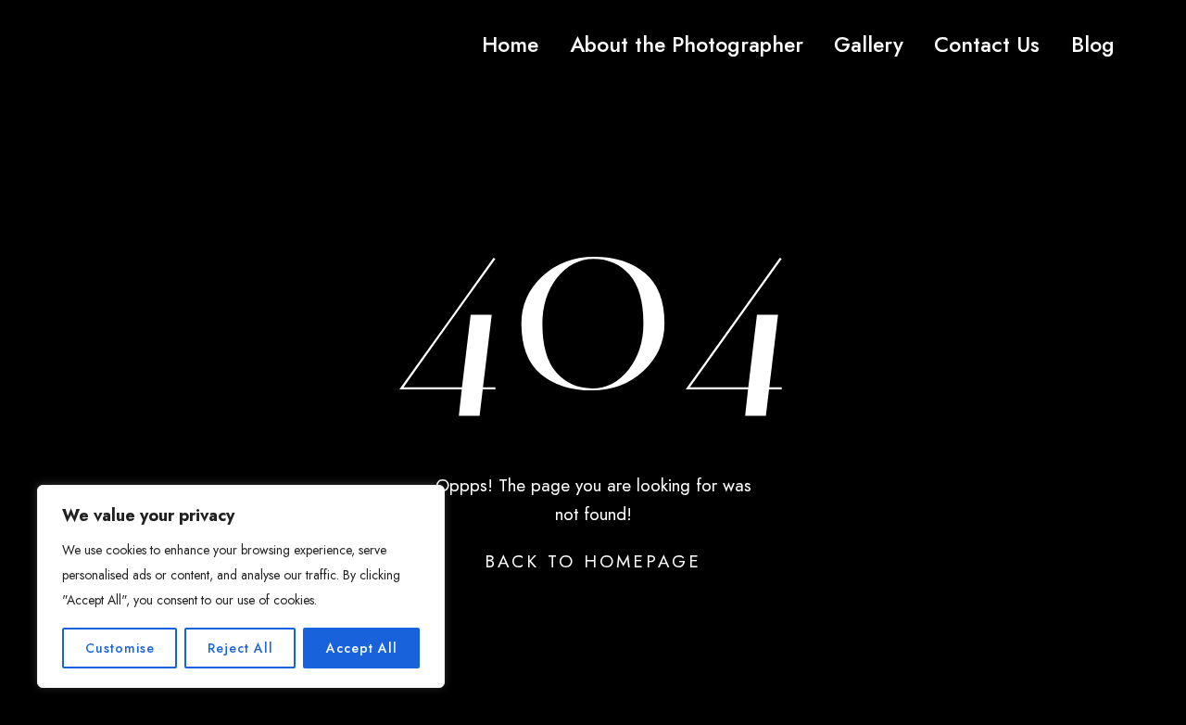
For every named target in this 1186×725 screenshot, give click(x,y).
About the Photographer (686, 44)
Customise (120, 648)
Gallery (868, 44)
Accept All (361, 648)
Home (510, 44)
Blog (1093, 44)
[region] (241, 586)
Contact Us (987, 44)
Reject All (240, 648)
